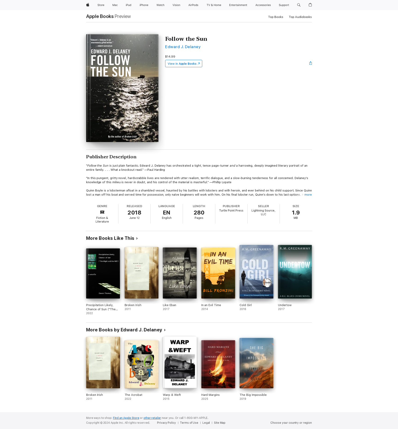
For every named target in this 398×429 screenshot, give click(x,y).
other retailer (152, 418)
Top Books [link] (275, 17)
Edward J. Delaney (183, 46)
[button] (298, 5)
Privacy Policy (166, 422)
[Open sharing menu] (310, 63)
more (308, 194)
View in (182, 63)
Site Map (219, 422)
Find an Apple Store (126, 418)
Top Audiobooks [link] (300, 17)
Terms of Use (189, 422)
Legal (206, 422)
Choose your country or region (291, 422)
